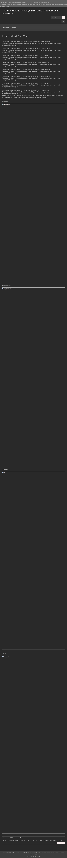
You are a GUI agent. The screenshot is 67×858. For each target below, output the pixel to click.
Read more (61, 843)
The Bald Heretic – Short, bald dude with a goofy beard (31, 10)
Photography (38, 840)
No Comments (59, 840)
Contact (38, 856)
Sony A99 (45, 840)
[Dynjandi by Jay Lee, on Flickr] (33, 657)
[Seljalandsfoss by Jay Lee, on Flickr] (33, 288)
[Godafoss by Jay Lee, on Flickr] (33, 472)
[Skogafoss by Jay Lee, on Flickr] (33, 104)
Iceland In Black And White (15, 36)
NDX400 (32, 840)
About (34, 856)
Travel (50, 840)
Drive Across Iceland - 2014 (21, 840)
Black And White (9, 840)
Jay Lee (7, 838)
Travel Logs (29, 856)
